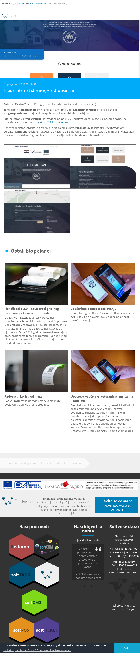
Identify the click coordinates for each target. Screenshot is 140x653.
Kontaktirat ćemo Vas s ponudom (117, 504)
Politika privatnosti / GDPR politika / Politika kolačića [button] (37, 650)
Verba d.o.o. (95, 540)
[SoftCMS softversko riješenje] (34, 603)
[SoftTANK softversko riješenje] (21, 575)
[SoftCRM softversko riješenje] (46, 547)
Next (92, 586)
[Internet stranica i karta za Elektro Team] (37, 211)
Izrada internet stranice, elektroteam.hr (57, 463)
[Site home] (10, 16)
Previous (84, 586)
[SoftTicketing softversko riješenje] (46, 630)
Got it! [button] (127, 648)
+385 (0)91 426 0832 (127, 556)
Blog (26, 463)
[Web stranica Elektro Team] (37, 166)
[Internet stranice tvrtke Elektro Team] (103, 166)
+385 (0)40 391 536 (126, 552)
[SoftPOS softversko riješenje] (21, 630)
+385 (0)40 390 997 (38, 3)
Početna (14, 463)
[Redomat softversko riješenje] (21, 547)
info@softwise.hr (17, 3)
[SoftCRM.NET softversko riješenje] (46, 575)
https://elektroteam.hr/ (53, 122)
